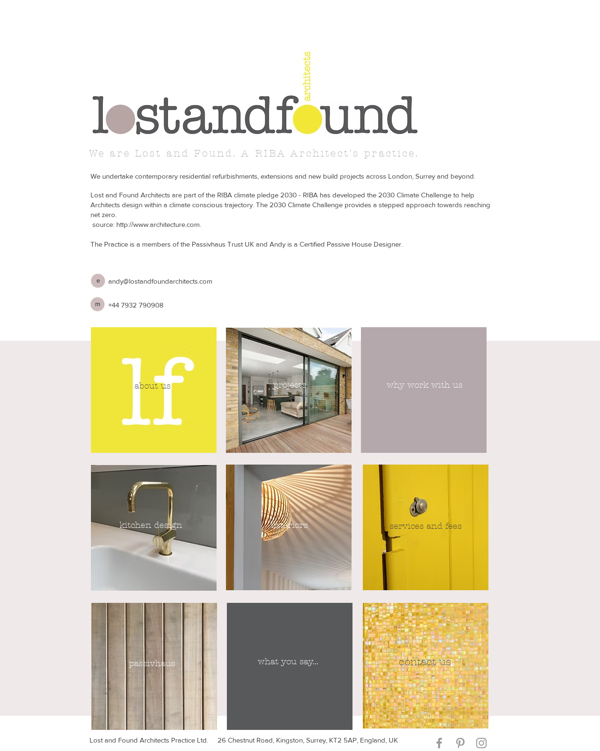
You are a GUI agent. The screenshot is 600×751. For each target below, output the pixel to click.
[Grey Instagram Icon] (481, 743)
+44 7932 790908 (136, 305)
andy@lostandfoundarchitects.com (160, 281)
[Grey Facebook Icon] (439, 743)
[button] (98, 281)
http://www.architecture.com (158, 224)
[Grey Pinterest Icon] (460, 743)
